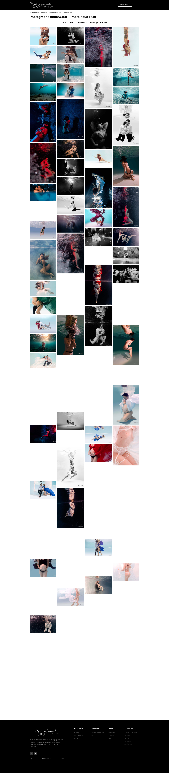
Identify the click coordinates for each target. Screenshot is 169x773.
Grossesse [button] (82, 23)
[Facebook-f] (35, 753)
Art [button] (71, 23)
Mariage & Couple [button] (98, 23)
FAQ (32, 758)
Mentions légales (46, 758)
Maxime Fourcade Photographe (38, 12)
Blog (62, 758)
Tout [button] (64, 23)
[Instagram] (31, 753)
